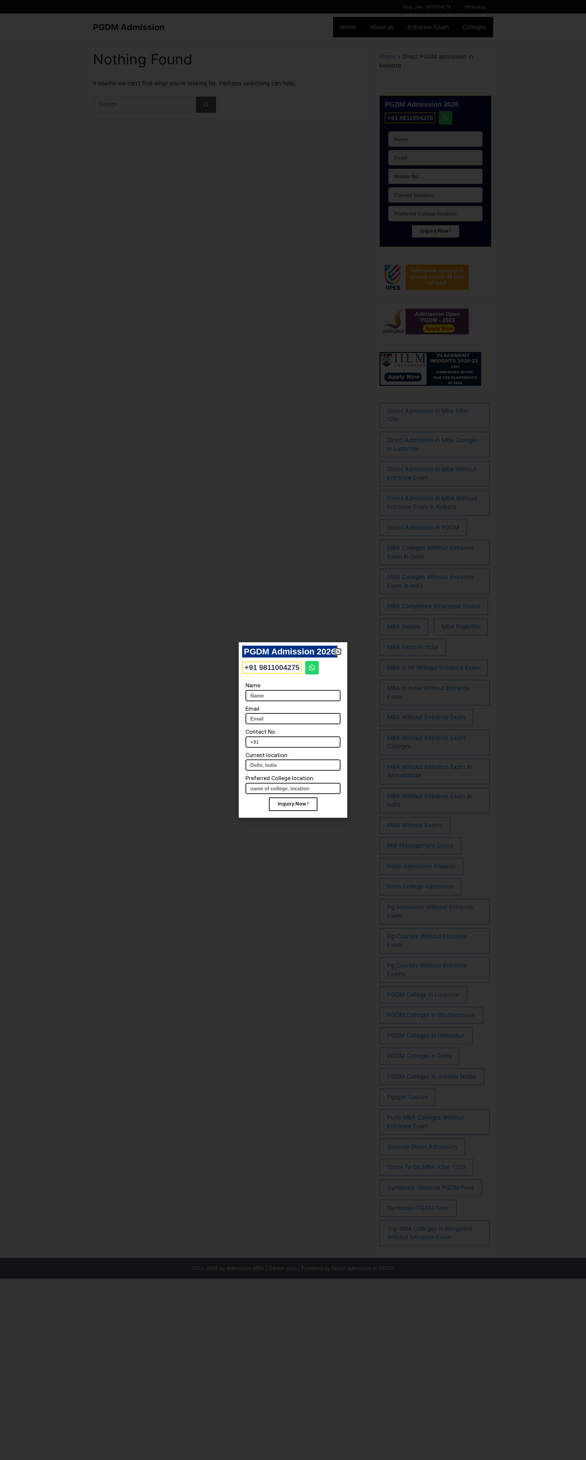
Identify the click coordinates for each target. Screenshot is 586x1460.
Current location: (267, 755)
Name (253, 685)
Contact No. (261, 731)
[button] (337, 651)
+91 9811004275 (272, 667)
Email (252, 708)
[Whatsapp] (312, 667)
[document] (293, 730)
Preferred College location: (280, 778)
